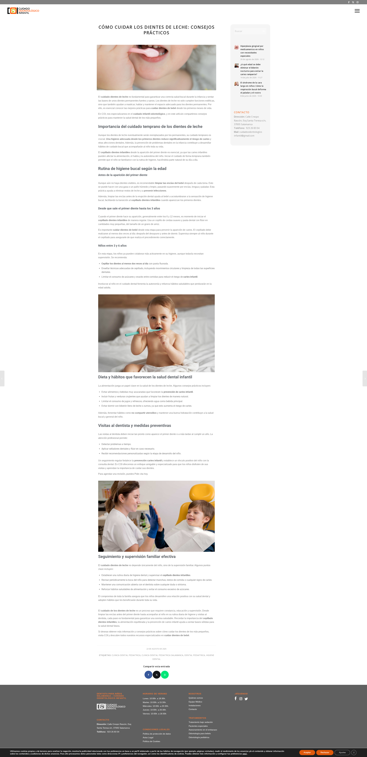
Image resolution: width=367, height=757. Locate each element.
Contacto (193, 709)
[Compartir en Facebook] (148, 675)
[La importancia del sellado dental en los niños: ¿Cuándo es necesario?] (2, 378)
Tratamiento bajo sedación (201, 722)
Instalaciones (195, 705)
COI (106, 635)
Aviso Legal (148, 737)
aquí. (245, 754)
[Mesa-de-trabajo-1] (23, 10)
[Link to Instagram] (357, 2)
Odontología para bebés (200, 733)
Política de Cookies (151, 741)
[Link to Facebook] (349, 2)
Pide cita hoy (141, 474)
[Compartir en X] (157, 675)
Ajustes (342, 752)
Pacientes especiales (198, 726)
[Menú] (356, 10)
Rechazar (325, 752)
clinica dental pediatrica (126, 655)
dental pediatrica (194, 655)
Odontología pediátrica (199, 737)
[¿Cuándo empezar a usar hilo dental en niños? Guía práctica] (365, 378)
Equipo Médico (195, 702)
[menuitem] (356, 10)
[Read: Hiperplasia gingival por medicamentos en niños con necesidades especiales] (236, 47)
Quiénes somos (196, 698)
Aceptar (307, 752)
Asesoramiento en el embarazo (203, 730)
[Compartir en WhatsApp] (165, 675)
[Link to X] (353, 2)
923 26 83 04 (252, 128)
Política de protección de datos (157, 734)
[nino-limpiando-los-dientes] (156, 67)
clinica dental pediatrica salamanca (162, 655)
